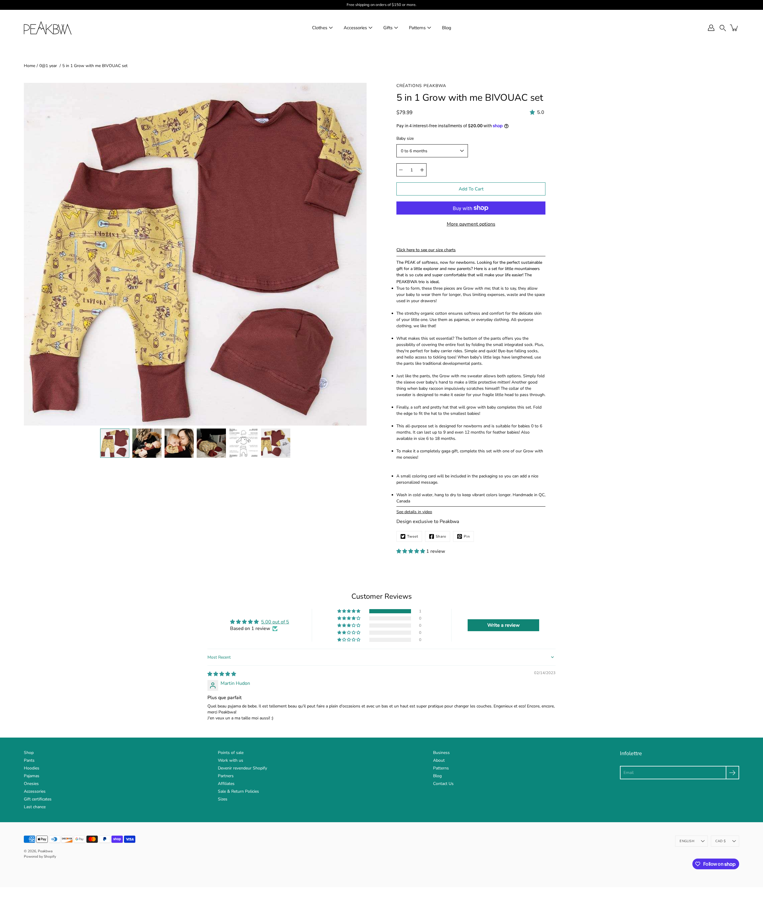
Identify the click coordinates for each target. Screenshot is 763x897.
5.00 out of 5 (275, 622)
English (687, 841)
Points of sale (231, 752)
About (439, 760)
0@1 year (48, 66)
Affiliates (226, 783)
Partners (226, 776)
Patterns (417, 28)
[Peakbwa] (48, 28)
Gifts (388, 28)
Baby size (405, 138)
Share (441, 536)
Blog (446, 28)
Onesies (31, 783)
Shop (29, 752)
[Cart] (734, 27)
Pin (467, 536)
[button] (722, 27)
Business (441, 752)
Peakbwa (45, 851)
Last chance (35, 807)
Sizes (222, 799)
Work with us (230, 760)
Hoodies (31, 768)
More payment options (471, 224)
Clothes (319, 28)
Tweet (412, 536)
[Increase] (422, 169)
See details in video (414, 512)
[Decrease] (400, 169)
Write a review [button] (503, 625)
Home (29, 66)
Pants (29, 760)
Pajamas (31, 776)
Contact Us (443, 783)
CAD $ (720, 841)
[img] (221, 674)
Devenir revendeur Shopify (242, 768)
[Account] (711, 27)
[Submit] (732, 772)
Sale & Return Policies (238, 791)
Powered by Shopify (40, 856)
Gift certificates (38, 799)
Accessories (355, 28)
